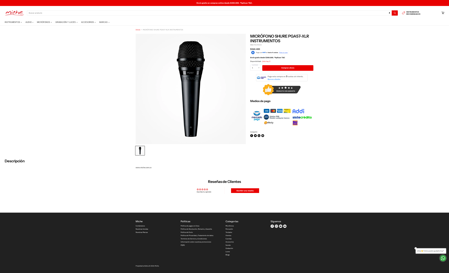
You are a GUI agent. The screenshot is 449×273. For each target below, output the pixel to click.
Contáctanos (140, 226)
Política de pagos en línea (190, 226)
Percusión (229, 229)
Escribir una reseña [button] (245, 190)
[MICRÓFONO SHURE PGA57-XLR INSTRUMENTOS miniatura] (140, 150)
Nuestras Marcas (142, 232)
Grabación (229, 248)
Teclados (229, 232)
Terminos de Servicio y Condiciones (194, 239)
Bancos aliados (274, 79)
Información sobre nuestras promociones (196, 242)
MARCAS (103, 22)
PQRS (183, 245)
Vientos (228, 235)
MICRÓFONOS (44, 22)
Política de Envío (187, 232)
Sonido (228, 245)
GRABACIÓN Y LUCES (65, 22)
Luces (228, 252)
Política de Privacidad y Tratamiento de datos (197, 235)
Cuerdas (229, 239)
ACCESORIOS (87, 22)
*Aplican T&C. (246, 3)
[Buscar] (395, 13)
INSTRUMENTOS (13, 22)
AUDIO (28, 22)
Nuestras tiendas (142, 229)
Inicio (138, 30)
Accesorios (230, 242)
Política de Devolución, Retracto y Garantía (196, 229)
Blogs (228, 255)
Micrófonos (230, 226)
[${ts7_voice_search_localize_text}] (389, 13)
